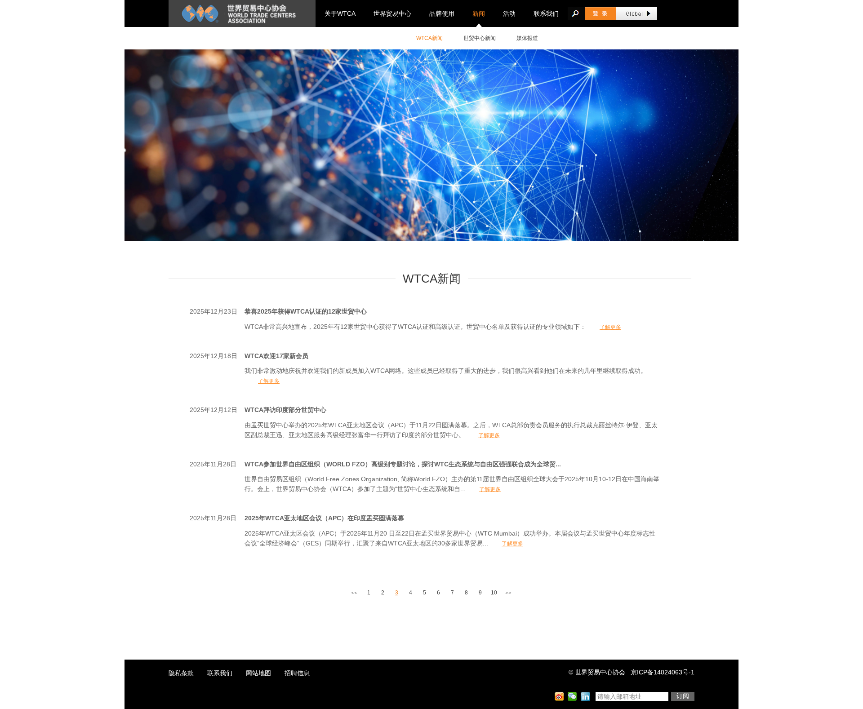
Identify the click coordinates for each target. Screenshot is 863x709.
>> (508, 593)
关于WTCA (340, 13)
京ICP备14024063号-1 (662, 672)
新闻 (478, 13)
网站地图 (258, 673)
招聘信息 (297, 673)
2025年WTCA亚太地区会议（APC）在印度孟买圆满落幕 (324, 518)
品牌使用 (441, 13)
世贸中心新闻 (479, 38)
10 (494, 592)
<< (354, 593)
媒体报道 (527, 38)
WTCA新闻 (429, 38)
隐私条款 (181, 673)
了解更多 (610, 327)
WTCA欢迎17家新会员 (276, 355)
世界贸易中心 (392, 13)
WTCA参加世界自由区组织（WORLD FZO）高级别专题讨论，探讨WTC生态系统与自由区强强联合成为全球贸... (403, 464)
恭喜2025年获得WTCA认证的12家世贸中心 (306, 311)
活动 (509, 13)
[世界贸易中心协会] (242, 13)
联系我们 (546, 13)
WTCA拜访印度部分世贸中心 (285, 409)
